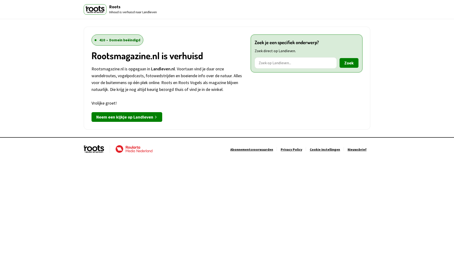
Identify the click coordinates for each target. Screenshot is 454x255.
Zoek (349, 63)
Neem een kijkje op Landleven (124, 117)
